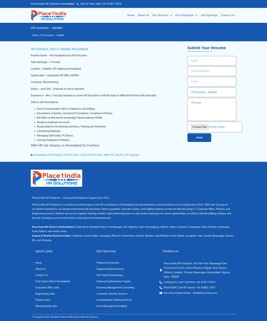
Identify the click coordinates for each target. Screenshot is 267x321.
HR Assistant (55, 155)
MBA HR (109, 155)
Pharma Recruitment (108, 262)
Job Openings (209, 15)
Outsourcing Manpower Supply (113, 281)
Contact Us (228, 15)
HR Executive (71, 155)
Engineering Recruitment (110, 269)
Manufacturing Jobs (46, 306)
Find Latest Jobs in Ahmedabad (52, 281)
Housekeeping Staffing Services (114, 300)
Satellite (119, 155)
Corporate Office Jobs (47, 287)
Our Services (160, 15)
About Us (143, 15)
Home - (36, 35)
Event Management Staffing (112, 306)
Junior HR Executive (91, 155)
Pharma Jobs (42, 300)
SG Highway (132, 155)
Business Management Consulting (115, 287)
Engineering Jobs (45, 293)
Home (131, 15)
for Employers (185, 15)
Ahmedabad (40, 155)
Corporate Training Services (112, 293)
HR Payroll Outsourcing (110, 275)
